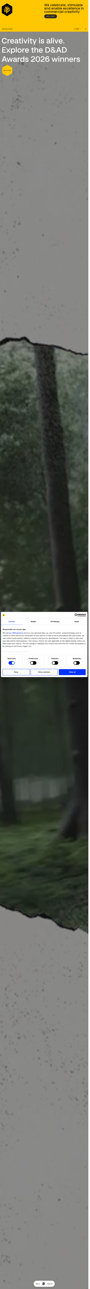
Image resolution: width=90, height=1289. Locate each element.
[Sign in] (86, 29)
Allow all (72, 672)
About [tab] (76, 621)
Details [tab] (33, 621)
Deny (16, 672)
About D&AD (50, 16)
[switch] (33, 663)
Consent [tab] (11, 621)
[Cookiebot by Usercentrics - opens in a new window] (76, 615)
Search (50, 1284)
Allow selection (44, 672)
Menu (38, 1284)
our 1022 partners (16, 633)
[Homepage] (43, 1284)
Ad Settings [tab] (55, 621)
